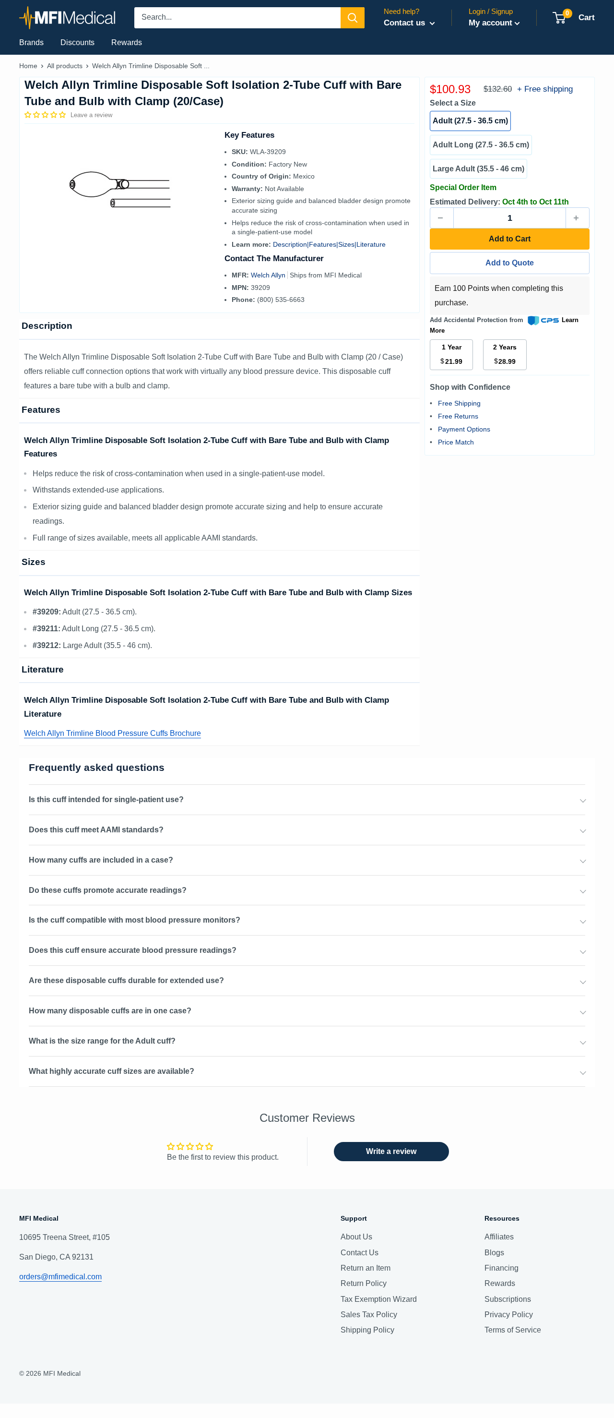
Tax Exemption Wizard (379, 1299)
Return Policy (364, 1283)
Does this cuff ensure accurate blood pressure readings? (132, 950)
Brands (31, 42)
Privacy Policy (508, 1314)
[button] (46, 115)
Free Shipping (459, 403)
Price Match (456, 442)
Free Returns (458, 416)
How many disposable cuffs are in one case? (110, 1011)
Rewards (126, 42)
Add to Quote (509, 263)
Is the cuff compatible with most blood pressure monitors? (134, 920)
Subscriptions (507, 1299)
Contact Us (359, 1253)
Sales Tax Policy (369, 1314)
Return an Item (365, 1268)
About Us (356, 1237)
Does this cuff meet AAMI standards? (96, 830)
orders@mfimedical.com (60, 1277)
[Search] (353, 17)
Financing (501, 1268)
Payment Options (464, 429)
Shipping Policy (367, 1330)
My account (490, 22)
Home (28, 66)
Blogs (494, 1253)
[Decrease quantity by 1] (441, 218)
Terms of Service (512, 1330)
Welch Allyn (269, 275)
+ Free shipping (545, 89)
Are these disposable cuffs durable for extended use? (126, 980)
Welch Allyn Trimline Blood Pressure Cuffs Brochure (112, 733)
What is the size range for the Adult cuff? (102, 1041)
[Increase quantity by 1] (577, 218)
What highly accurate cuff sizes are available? (111, 1071)
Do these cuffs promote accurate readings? (108, 890)
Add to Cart (510, 239)
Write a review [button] (391, 1151)
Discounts (77, 42)
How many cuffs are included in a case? (101, 860)
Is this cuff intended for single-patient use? (106, 799)
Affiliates (499, 1237)
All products (65, 66)
